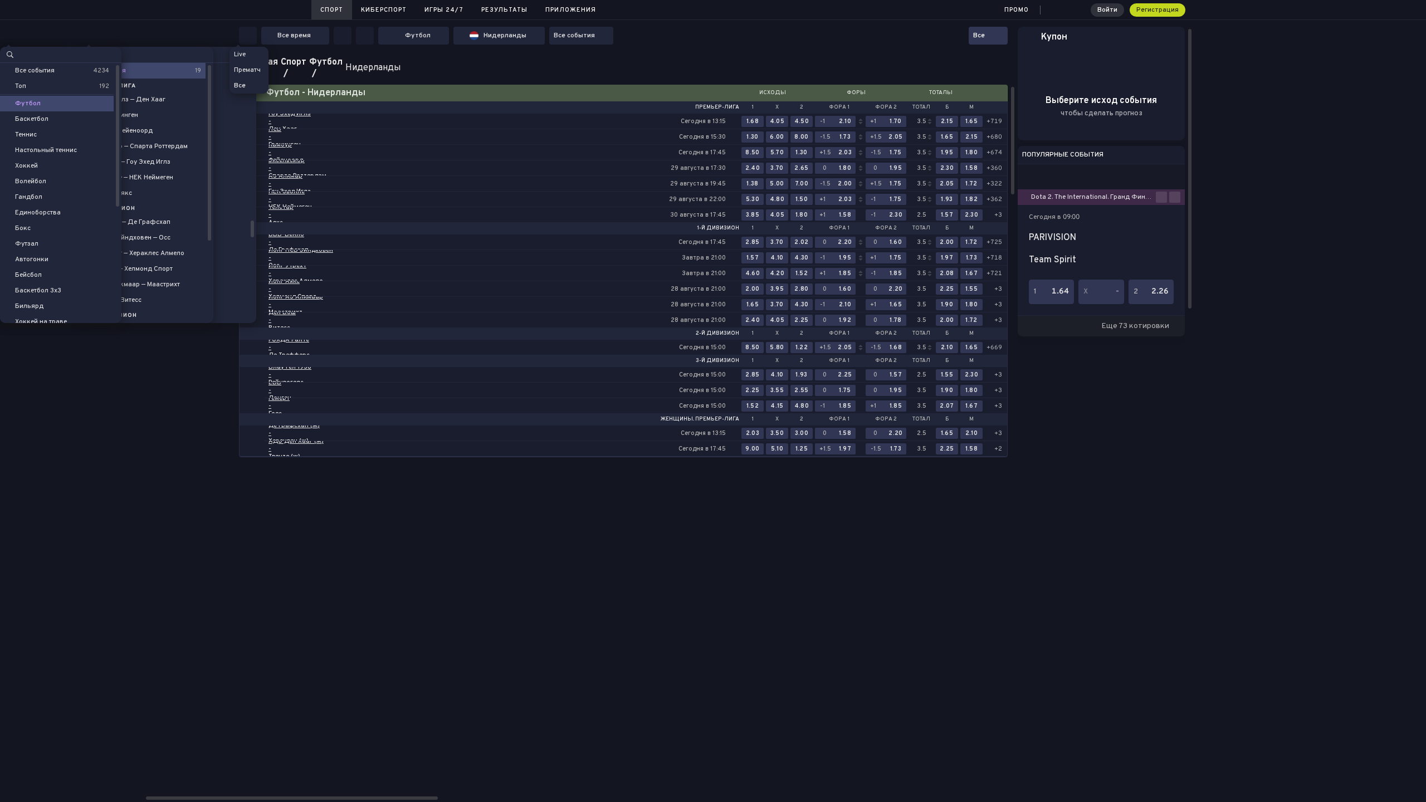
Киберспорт (384, 10)
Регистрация (1157, 10)
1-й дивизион (718, 228)
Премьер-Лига (717, 107)
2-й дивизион (717, 333)
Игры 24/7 (443, 10)
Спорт (331, 10)
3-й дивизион (717, 361)
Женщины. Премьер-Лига (700, 419)
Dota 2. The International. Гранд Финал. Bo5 (1093, 197)
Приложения (570, 10)
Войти (1107, 10)
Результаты (504, 10)
